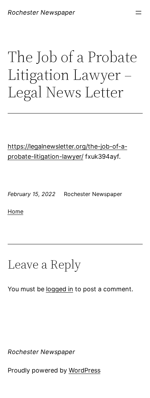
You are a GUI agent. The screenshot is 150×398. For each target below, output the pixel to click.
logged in (59, 289)
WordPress (84, 370)
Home (15, 211)
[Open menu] (138, 12)
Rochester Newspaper (41, 12)
